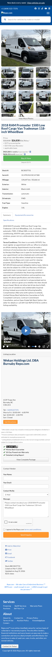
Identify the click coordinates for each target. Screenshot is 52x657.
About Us (6, 618)
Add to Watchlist (13, 546)
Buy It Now (26, 158)
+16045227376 (12, 410)
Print (9, 550)
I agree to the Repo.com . (23, 529)
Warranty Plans (36, 606)
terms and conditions (32, 529)
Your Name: (7, 474)
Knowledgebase (38, 620)
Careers (6, 623)
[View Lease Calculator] (24, 154)
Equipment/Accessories (24, 215)
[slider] (14, 346)
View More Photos (26, 118)
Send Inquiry (26, 535)
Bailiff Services (20, 606)
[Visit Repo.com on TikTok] (42, 8)
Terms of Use (8, 620)
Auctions (6, 608)
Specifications (8, 220)
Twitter (10, 561)
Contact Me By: (9, 491)
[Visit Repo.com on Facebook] (35, 8)
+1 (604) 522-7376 (9, 8)
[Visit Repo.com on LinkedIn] (49, 8)
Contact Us (18, 618)
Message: (6, 499)
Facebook (11, 557)
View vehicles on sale (36, 3)
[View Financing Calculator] (30, 152)
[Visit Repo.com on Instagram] (38, 8)
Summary (7, 215)
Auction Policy (23, 620)
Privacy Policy (32, 618)
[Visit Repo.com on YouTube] (45, 8)
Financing (7, 606)
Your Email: (7, 483)
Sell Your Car (19, 608)
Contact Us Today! (10, 646)
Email (9, 553)
